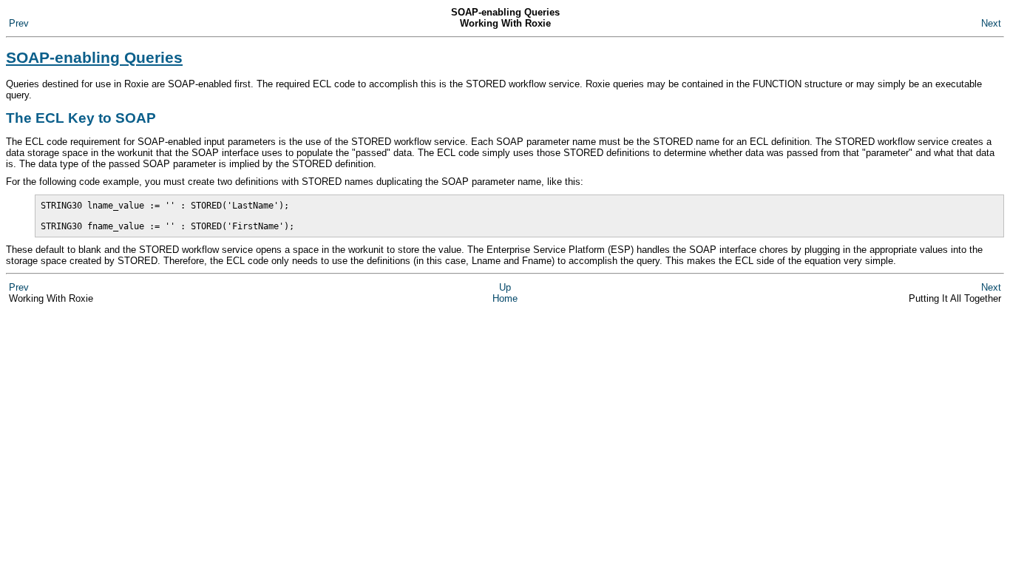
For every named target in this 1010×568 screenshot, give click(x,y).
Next (991, 23)
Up (505, 287)
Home (505, 298)
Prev (19, 23)
